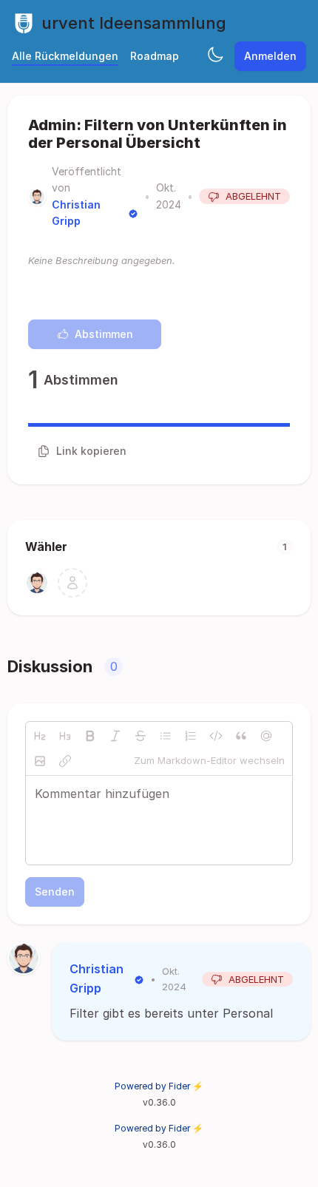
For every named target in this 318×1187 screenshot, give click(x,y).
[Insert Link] (65, 761)
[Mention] (266, 736)
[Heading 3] (65, 736)
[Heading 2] (40, 736)
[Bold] (90, 736)
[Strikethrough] (140, 736)
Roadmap (154, 56)
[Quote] (241, 736)
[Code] (216, 736)
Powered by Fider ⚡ (159, 1086)
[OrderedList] (191, 736)
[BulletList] (166, 736)
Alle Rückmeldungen (65, 56)
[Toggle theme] (215, 56)
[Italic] (115, 736)
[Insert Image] (40, 761)
